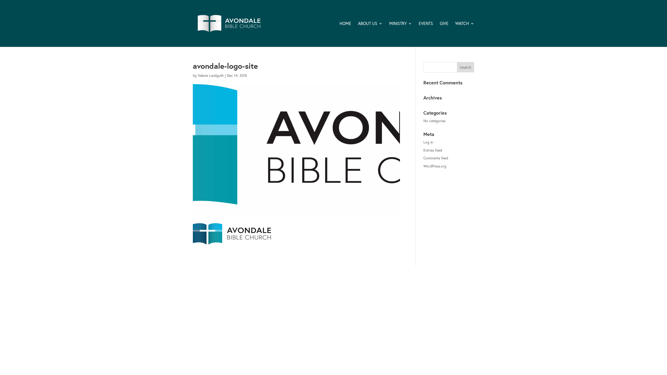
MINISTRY (398, 24)
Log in (428, 142)
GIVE (444, 24)
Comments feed (435, 157)
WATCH (462, 24)
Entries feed (432, 150)
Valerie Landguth (211, 75)
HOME (345, 24)
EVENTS (426, 24)
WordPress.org (434, 166)
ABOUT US (367, 24)
